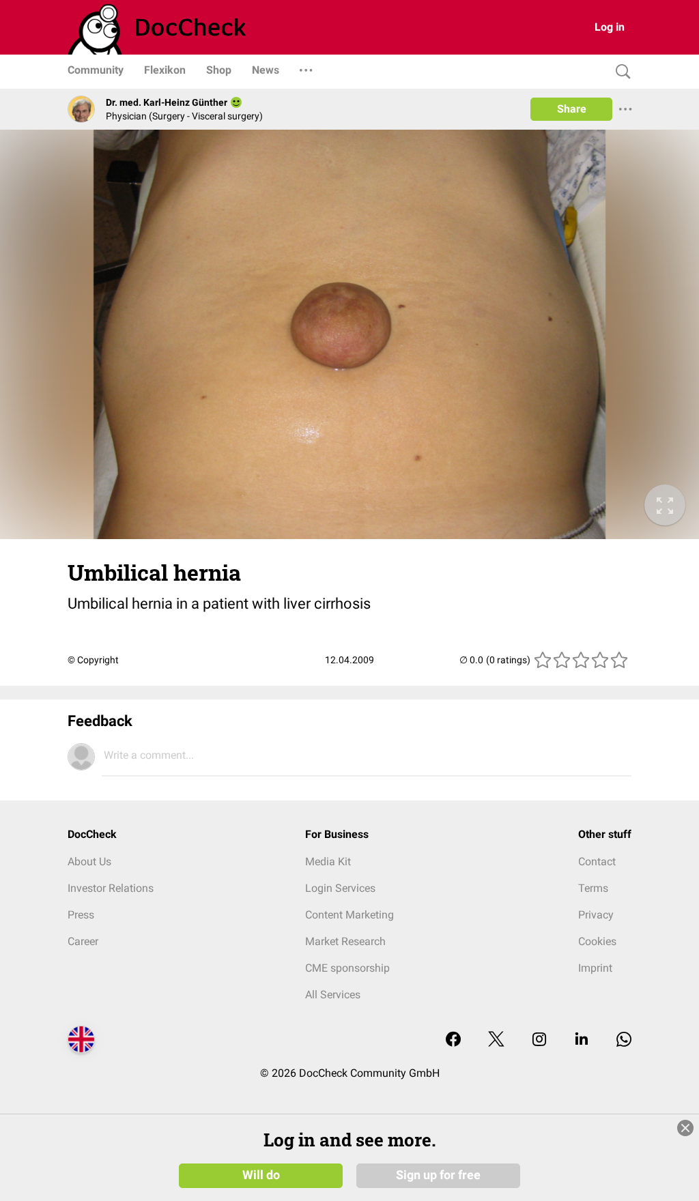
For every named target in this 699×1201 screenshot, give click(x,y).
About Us (89, 861)
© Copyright (93, 659)
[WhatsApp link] (623, 1040)
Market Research (345, 941)
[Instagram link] (539, 1040)
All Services (332, 994)
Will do (261, 1175)
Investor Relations (111, 888)
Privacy (596, 914)
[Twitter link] (496, 1040)
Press (81, 914)
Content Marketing (349, 914)
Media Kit (328, 861)
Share (571, 108)
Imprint (595, 967)
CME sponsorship (347, 967)
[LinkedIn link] (581, 1040)
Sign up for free (438, 1175)
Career (83, 941)
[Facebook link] (453, 1040)
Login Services (340, 888)
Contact (597, 861)
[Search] (619, 72)
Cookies (597, 941)
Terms (593, 888)
